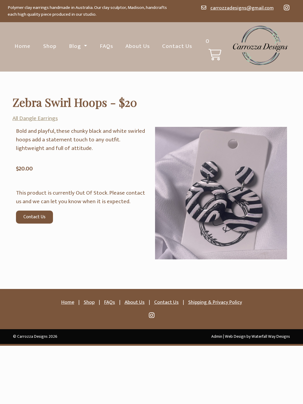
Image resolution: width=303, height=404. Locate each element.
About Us (137, 46)
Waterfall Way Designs (271, 336)
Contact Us (177, 46)
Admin (216, 336)
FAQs (106, 46)
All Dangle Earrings (35, 118)
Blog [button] (76, 46)
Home (22, 46)
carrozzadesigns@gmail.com (242, 8)
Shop (50, 46)
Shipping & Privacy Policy (215, 302)
